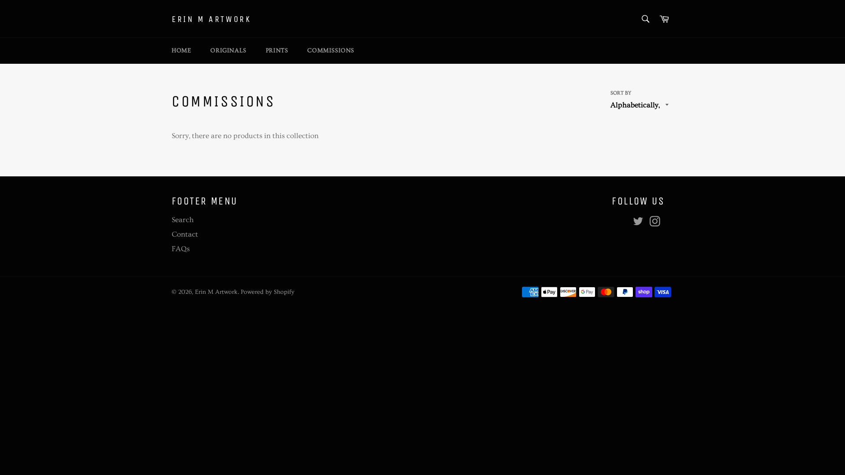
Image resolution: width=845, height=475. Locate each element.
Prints (277, 50)
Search (183, 220)
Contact (185, 234)
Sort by (620, 93)
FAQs (181, 249)
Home (181, 50)
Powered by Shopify (267, 292)
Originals (228, 50)
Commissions (330, 50)
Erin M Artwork (211, 19)
